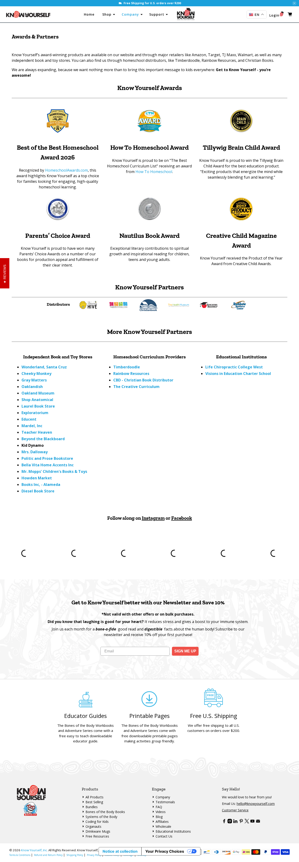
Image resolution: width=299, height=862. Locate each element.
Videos (161, 812)
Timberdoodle (126, 367)
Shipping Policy (74, 855)
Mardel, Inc (31, 425)
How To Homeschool (153, 171)
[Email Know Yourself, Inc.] (258, 822)
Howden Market (36, 478)
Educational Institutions (173, 831)
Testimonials (165, 802)
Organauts (93, 826)
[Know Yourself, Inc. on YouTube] (252, 822)
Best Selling (94, 802)
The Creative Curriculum (136, 386)
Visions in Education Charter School (238, 373)
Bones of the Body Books (105, 812)
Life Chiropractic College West (234, 367)
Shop (107, 14)
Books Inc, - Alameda (40, 484)
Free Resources (97, 836)
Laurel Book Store (38, 406)
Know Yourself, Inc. (34, 850)
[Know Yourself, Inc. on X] (247, 822)
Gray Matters (34, 380)
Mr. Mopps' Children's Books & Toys (54, 471)
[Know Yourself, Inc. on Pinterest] (241, 822)
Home (90, 14)
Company (131, 14)
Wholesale (163, 826)
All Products (94, 797)
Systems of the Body (101, 816)
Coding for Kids (97, 821)
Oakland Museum (37, 393)
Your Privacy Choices (164, 851)
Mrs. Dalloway (34, 451)
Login (274, 15)
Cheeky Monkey (36, 373)
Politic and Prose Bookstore (47, 458)
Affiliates (162, 821)
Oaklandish (32, 386)
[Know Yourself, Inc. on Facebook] (224, 822)
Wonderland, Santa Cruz (44, 367)
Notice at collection (120, 851)
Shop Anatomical (37, 399)
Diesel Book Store (37, 491)
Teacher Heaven (36, 432)
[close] (294, 3)
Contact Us (164, 836)
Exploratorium (34, 412)
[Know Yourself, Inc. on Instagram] (230, 822)
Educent (28, 419)
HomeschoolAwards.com (66, 170)
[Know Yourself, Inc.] (28, 14)
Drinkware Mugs (97, 831)
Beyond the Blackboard (43, 438)
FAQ (159, 807)
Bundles (91, 807)
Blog (159, 816)
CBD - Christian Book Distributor (143, 380)
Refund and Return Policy (48, 855)
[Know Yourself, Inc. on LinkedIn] (235, 822)
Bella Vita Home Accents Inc (47, 464)
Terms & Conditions (19, 855)
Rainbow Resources (131, 373)
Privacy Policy (94, 855)
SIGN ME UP (185, 651)
